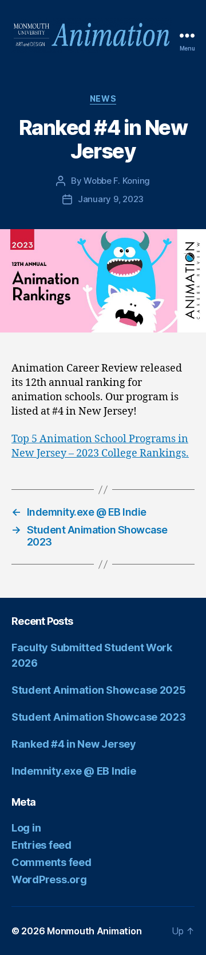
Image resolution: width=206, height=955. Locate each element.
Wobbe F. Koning (117, 180)
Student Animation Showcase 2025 (98, 690)
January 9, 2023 (111, 199)
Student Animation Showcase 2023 (98, 717)
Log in (26, 828)
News (103, 98)
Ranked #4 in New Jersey (73, 744)
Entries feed (41, 845)
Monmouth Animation (94, 931)
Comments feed (51, 862)
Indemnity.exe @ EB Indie (73, 771)
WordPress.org (49, 879)
